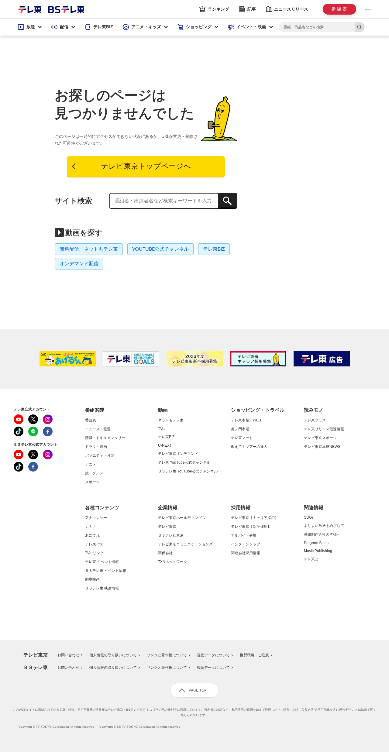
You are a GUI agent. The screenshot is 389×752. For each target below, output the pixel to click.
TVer (162, 429)
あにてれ (92, 535)
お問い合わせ (68, 655)
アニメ (90, 464)
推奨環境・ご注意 (254, 655)
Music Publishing (318, 551)
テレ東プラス (315, 420)
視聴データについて (213, 655)
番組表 (90, 420)
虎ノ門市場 (240, 429)
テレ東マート (242, 438)
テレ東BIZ (214, 249)
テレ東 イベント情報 (102, 562)
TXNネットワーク (172, 562)
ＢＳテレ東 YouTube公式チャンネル (188, 471)
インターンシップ (245, 544)
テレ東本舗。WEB (246, 420)
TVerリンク (94, 553)
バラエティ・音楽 (99, 455)
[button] (30, 27)
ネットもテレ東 (171, 420)
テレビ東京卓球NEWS (322, 447)
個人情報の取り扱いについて (113, 655)
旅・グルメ (94, 473)
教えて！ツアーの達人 (249, 447)
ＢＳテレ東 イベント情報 (105, 570)
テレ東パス (94, 544)
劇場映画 (92, 579)
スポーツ (92, 482)
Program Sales (316, 543)
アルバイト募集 (243, 535)
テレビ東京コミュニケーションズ (185, 544)
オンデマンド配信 (79, 263)
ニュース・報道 (98, 429)
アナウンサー (96, 518)
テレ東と (311, 559)
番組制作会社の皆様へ (322, 534)
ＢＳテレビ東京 (171, 535)
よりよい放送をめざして (324, 526)
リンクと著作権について (167, 655)
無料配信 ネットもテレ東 (89, 249)
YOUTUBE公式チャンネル (160, 249)
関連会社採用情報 (245, 553)
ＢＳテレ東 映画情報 (102, 588)
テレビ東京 (167, 526)
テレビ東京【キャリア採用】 (254, 518)
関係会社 (165, 553)
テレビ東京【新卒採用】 (251, 526)
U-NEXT (165, 445)
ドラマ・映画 (96, 447)
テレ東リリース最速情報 (324, 429)
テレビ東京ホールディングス (181, 518)
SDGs (309, 517)
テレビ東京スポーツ (320, 438)
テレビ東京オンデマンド (178, 454)
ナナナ (90, 526)
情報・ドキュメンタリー (105, 438)
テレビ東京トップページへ (146, 166)
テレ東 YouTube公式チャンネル (184, 462)
